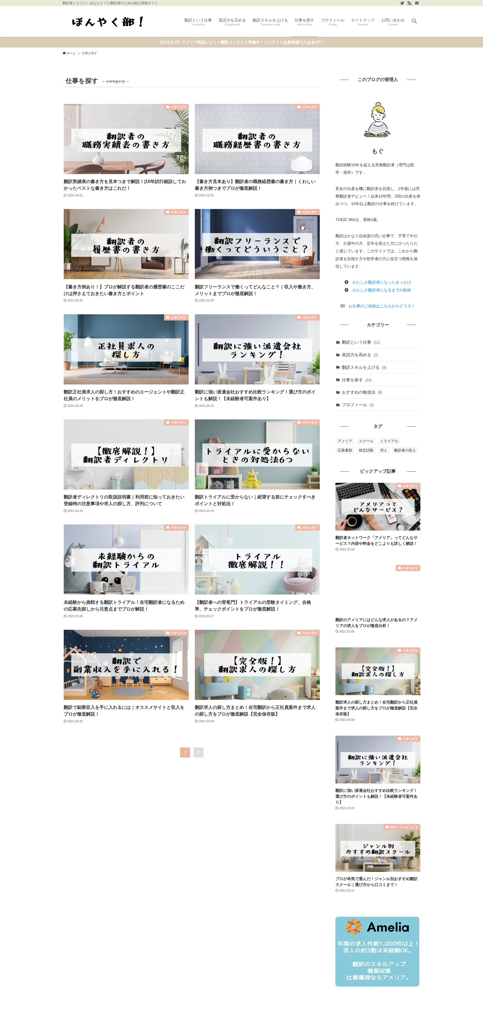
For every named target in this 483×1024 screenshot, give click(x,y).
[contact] (416, 3)
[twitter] (402, 3)
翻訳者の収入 (405, 450)
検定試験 (366, 450)
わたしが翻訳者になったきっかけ (381, 282)
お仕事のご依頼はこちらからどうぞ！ (382, 306)
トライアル (389, 441)
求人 (383, 450)
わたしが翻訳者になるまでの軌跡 (381, 290)
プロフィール (358, 404)
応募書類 (345, 450)
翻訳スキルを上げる (364, 367)
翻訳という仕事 (361, 342)
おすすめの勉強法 (362, 392)
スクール (366, 441)
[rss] (409, 3)
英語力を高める (360, 354)
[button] (414, 21)
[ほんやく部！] (109, 21)
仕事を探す (356, 379)
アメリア (345, 441)
